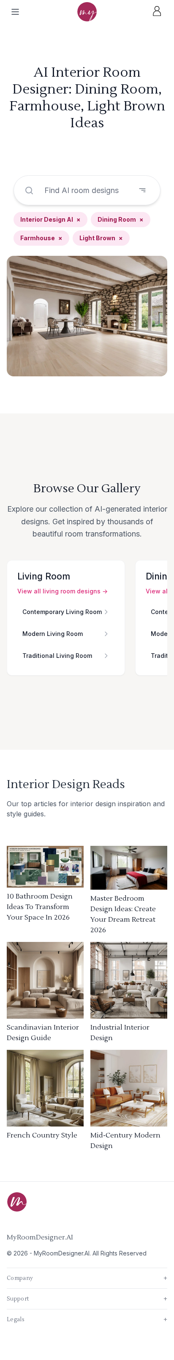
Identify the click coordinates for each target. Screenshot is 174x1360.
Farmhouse (41, 237)
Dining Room (121, 219)
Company (87, 1278)
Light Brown (101, 237)
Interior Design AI (50, 219)
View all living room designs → (62, 591)
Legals (87, 1319)
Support (87, 1299)
